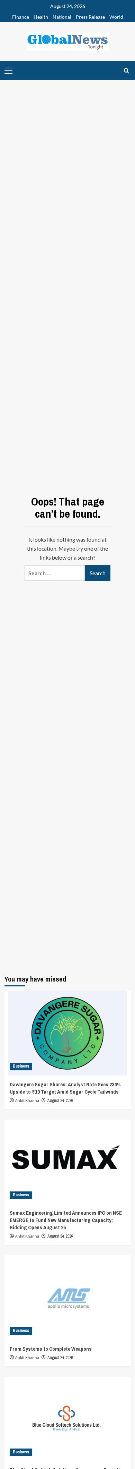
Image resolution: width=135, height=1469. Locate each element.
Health (41, 17)
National (62, 17)
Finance (20, 17)
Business (21, 1066)
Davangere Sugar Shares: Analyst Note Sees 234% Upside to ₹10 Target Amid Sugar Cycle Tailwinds (65, 1088)
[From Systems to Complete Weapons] (67, 1297)
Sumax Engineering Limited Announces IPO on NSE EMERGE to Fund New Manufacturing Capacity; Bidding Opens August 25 (66, 1220)
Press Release (90, 17)
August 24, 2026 (60, 1100)
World (116, 17)
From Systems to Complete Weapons (51, 1348)
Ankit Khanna (27, 1101)
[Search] (126, 71)
